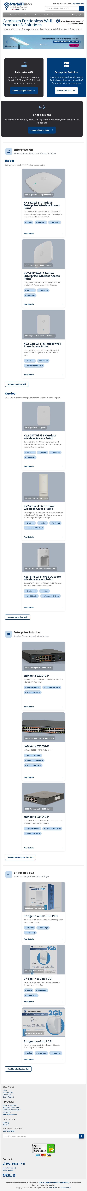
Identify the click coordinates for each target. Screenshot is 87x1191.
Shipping (6, 1122)
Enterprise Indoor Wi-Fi (11, 1107)
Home (5, 1090)
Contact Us (50, 15)
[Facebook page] (4, 1176)
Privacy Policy (66, 1187)
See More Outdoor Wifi (17, 617)
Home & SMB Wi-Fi (10, 1105)
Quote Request (40, 15)
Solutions (18, 15)
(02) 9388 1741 (78, 3)
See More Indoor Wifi (17, 384)
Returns (5, 1125)
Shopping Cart (78, 15)
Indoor (9, 161)
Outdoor (11, 393)
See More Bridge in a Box (18, 1069)
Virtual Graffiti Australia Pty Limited (53, 1183)
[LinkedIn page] (14, 1176)
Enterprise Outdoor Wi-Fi (12, 1110)
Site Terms (53, 1187)
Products (9, 15)
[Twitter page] (7, 1176)
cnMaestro (7, 1112)
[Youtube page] (10, 1176)
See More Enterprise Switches (20, 857)
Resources (28, 15)
